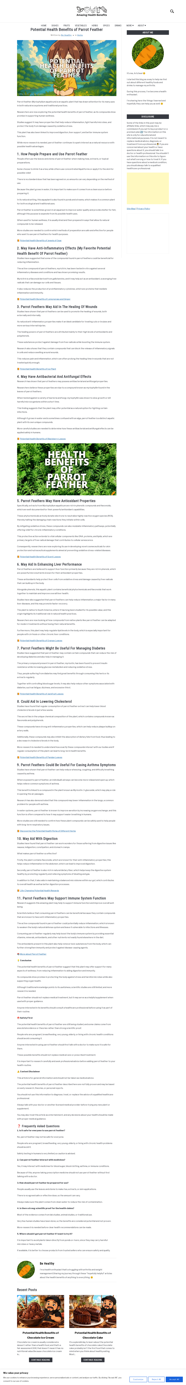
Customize (138, 1379)
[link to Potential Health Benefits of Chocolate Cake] (92, 1311)
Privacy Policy (143, 208)
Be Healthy (66, 35)
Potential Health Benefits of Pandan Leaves (41, 757)
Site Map (131, 208)
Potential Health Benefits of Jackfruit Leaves (42, 694)
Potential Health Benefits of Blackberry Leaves (43, 439)
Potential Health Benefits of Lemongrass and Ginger (45, 299)
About (141, 25)
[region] (93, 1377)
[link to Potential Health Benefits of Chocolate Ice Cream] (40, 1311)
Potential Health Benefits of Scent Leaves (40, 557)
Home (44, 25)
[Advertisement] (148, 188)
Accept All (174, 1379)
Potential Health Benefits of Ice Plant (38, 369)
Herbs (95, 25)
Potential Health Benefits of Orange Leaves (41, 640)
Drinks (118, 25)
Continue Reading (40, 1360)
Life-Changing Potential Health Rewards (39, 890)
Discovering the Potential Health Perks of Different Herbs (48, 831)
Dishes (55, 25)
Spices (106, 25)
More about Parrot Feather (33, 954)
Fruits (67, 25)
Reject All (156, 1379)
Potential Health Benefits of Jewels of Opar (41, 240)
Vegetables (81, 25)
